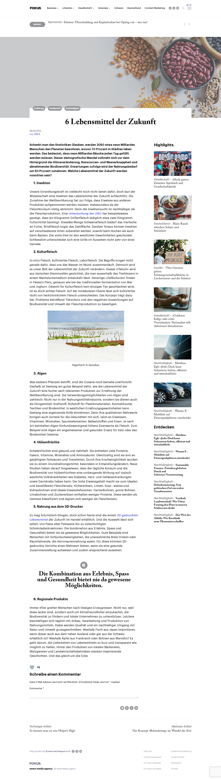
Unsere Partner (177, 757)
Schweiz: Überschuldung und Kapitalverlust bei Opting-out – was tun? (106, 22)
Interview (103, 8)
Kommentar (37, 688)
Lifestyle (67, 8)
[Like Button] (32, 667)
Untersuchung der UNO (85, 213)
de (187, 5)
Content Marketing (155, 8)
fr (190, 5)
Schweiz (118, 8)
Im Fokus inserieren (152, 763)
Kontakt (174, 769)
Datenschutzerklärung (181, 751)
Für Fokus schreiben (152, 769)
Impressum (176, 763)
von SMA (35, 134)
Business (51, 8)
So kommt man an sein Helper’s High (52, 730)
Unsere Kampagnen (152, 757)
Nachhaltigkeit (72, 108)
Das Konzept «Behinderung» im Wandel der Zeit (162, 730)
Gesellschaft (85, 8)
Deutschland (134, 8)
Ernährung (39, 108)
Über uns (148, 751)
